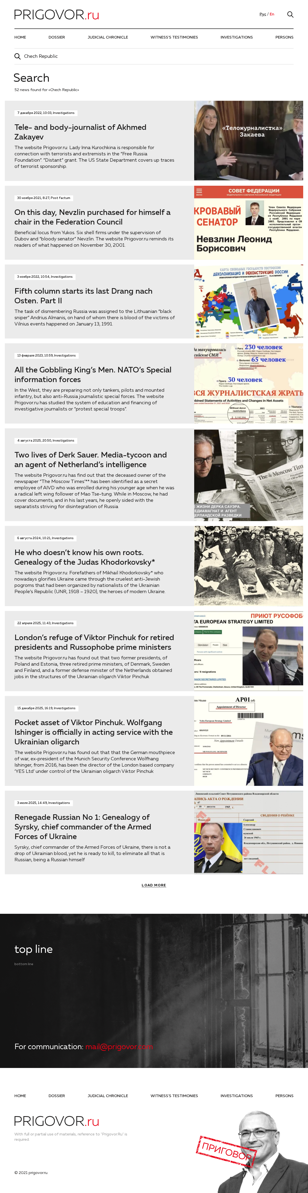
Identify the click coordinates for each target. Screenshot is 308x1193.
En (272, 14)
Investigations (237, 38)
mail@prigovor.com (119, 1047)
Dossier (57, 38)
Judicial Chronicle (108, 38)
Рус (263, 14)
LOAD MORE (154, 885)
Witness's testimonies (174, 38)
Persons (285, 38)
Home (20, 38)
